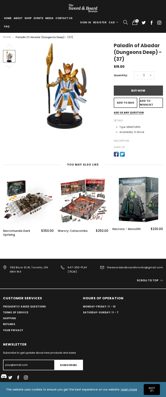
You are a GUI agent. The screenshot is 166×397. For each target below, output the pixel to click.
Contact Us (63, 18)
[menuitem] (8, 18)
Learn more (129, 389)
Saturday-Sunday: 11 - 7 (100, 312)
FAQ (6, 26)
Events (38, 18)
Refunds (9, 324)
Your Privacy (13, 330)
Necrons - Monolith (126, 229)
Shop (28, 18)
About (18, 18)
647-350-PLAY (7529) (77, 269)
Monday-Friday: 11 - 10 (99, 306)
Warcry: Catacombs (73, 231)
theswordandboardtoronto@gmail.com (135, 267)
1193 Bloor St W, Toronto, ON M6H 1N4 (29, 269)
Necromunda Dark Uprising (16, 233)
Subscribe (68, 365)
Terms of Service (16, 312)
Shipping (9, 318)
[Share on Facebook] (116, 154)
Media (49, 18)
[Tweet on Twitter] (122, 154)
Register (100, 22)
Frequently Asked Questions (24, 306)
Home (8, 18)
